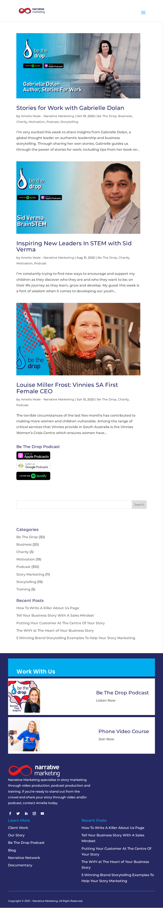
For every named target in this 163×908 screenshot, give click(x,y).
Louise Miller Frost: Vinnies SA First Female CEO (67, 388)
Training (23, 589)
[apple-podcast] (33, 459)
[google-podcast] (33, 469)
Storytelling (69, 122)
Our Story (16, 835)
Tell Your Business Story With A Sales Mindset (55, 615)
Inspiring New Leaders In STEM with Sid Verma (74, 246)
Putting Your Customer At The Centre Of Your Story (60, 623)
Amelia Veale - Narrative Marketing (47, 116)
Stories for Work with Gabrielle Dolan (70, 107)
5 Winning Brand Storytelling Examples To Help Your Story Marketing (75, 638)
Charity (21, 122)
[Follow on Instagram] (34, 813)
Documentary (20, 865)
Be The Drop (107, 116)
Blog (12, 850)
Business (125, 116)
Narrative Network (24, 858)
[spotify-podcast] (33, 479)
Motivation (37, 122)
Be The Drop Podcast (26, 843)
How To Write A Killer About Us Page (47, 608)
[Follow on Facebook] (10, 813)
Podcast (52, 122)
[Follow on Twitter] (18, 813)
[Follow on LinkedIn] (26, 813)
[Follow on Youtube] (42, 813)
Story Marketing (30, 574)
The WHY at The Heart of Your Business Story (55, 631)
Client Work (18, 828)
